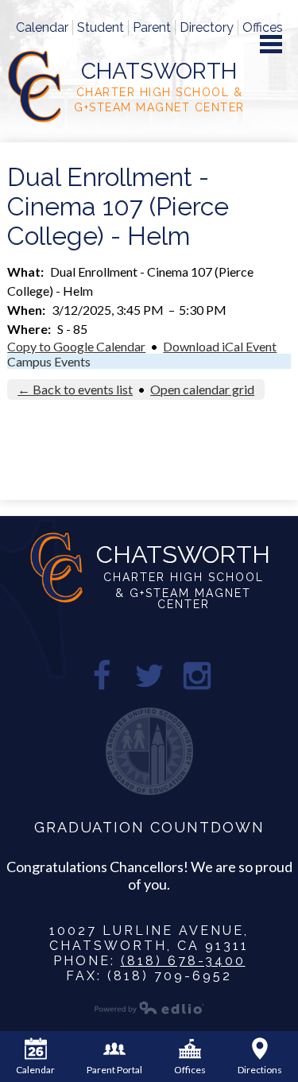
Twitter (149, 676)
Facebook (102, 676)
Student (100, 27)
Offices (262, 27)
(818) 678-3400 (183, 960)
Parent (152, 27)
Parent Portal (114, 1070)
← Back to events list (75, 389)
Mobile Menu (271, 44)
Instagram (197, 676)
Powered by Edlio (149, 1007)
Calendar (42, 27)
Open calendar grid (202, 389)
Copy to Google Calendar (76, 346)
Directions (260, 1070)
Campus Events (49, 361)
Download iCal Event (220, 346)
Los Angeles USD (149, 751)
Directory (207, 27)
